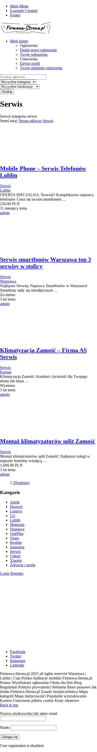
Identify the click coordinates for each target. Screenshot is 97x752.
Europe (5, 372)
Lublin (5, 190)
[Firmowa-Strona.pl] (25, 32)
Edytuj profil (30, 63)
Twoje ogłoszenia (34, 54)
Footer (15, 15)
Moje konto (19, 41)
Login (4, 573)
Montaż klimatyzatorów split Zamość (47, 441)
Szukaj (7, 91)
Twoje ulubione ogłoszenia (41, 68)
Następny (22, 483)
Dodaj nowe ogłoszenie (38, 50)
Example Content (23, 10)
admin (5, 213)
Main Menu (19, 6)
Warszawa (8, 281)
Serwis (48, 121)
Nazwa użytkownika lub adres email (28, 713)
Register (16, 573)
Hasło (4, 727)
